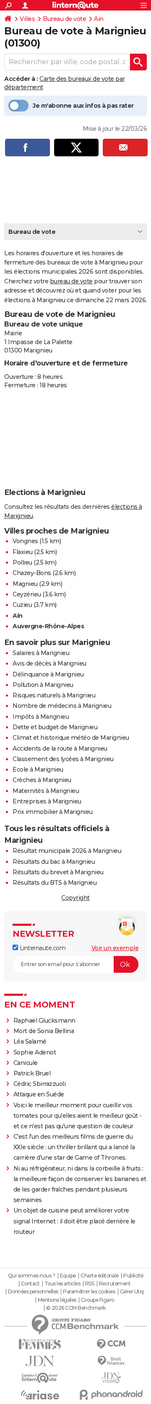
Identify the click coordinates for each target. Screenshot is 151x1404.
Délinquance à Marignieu (48, 674)
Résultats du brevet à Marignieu (58, 872)
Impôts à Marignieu (41, 716)
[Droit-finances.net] (111, 1361)
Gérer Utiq (132, 1292)
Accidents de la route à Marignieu (60, 748)
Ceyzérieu (27, 594)
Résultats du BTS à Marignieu (54, 882)
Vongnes (25, 541)
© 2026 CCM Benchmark (76, 1308)
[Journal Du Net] (40, 1361)
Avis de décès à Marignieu (49, 663)
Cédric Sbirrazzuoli (39, 1084)
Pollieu (22, 562)
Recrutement (115, 1284)
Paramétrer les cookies (89, 1292)
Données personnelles (33, 1292)
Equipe (68, 1276)
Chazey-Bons (32, 573)
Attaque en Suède (38, 1094)
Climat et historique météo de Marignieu (71, 737)
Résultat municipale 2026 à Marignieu (67, 851)
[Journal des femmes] (40, 1344)
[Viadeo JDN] (111, 1378)
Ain (99, 19)
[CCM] (111, 1344)
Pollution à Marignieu (43, 685)
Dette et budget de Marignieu (55, 727)
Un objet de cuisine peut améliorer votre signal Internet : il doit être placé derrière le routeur (74, 1221)
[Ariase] (40, 1394)
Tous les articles (62, 1284)
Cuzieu (22, 605)
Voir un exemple (115, 948)
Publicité (133, 1276)
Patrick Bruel (32, 1073)
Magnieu (25, 584)
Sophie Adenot (34, 1052)
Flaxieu (23, 552)
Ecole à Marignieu (38, 769)
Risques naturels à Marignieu (54, 695)
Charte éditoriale (100, 1276)
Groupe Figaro (97, 1300)
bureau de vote (71, 281)
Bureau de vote (64, 19)
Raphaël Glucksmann (44, 1020)
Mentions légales (57, 1300)
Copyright (75, 897)
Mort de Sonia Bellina (43, 1031)
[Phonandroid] (111, 1394)
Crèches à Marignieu (42, 780)
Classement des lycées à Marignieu (63, 759)
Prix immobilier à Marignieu (53, 812)
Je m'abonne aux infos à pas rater (83, 105)
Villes (27, 19)
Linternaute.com (41, 948)
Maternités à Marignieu (46, 791)
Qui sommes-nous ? (31, 1276)
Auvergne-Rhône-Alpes (48, 626)
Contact (30, 1284)
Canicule (25, 1063)
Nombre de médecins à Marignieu (62, 706)
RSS (89, 1284)
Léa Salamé (30, 1041)
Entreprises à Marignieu (47, 801)
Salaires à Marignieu (41, 653)
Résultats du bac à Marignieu (54, 861)
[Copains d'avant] (40, 1378)
